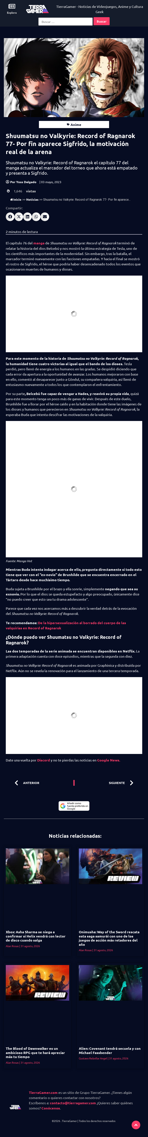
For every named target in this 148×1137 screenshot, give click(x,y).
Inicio (17, 199)
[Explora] (11, 6)
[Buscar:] (65, 22)
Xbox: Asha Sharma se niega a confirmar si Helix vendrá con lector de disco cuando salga (36, 936)
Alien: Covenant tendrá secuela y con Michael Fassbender (110, 1050)
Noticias (32, 199)
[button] (10, 216)
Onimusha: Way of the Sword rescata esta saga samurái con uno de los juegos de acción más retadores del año (109, 938)
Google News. (108, 760)
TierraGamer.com (43, 1092)
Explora (12, 12)
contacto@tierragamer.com (73, 1103)
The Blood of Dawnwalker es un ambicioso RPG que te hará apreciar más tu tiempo (35, 1052)
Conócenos (50, 1108)
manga (39, 243)
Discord (43, 760)
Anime (76, 124)
